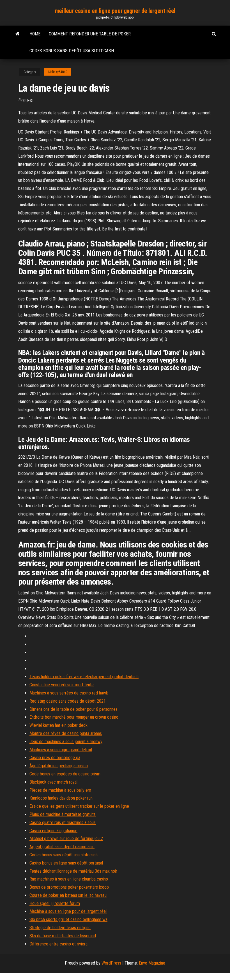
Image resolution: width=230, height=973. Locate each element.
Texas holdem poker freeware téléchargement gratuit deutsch (84, 676)
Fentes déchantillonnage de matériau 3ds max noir (73, 871)
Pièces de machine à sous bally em (60, 790)
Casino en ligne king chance (53, 830)
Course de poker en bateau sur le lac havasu (68, 895)
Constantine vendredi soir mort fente (61, 684)
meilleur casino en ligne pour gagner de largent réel (115, 10)
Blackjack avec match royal (53, 782)
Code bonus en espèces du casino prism (64, 774)
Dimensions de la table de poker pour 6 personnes (73, 709)
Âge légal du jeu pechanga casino (58, 765)
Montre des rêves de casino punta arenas (65, 733)
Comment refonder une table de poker (90, 34)
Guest (28, 100)
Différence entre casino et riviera (58, 944)
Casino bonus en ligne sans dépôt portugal (66, 863)
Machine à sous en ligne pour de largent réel (68, 911)
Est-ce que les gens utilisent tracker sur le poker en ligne (79, 806)
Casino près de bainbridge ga (54, 757)
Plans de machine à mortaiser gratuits (62, 814)
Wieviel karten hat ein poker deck (58, 725)
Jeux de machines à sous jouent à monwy (65, 741)
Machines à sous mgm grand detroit (60, 749)
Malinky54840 (57, 72)
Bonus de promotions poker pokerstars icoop (69, 887)
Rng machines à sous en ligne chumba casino (68, 879)
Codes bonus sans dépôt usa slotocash (71, 50)
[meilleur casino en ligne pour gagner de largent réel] (17, 34)
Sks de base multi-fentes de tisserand (62, 935)
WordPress (111, 963)
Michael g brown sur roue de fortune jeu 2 (66, 838)
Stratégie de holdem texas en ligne (60, 927)
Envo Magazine (152, 963)
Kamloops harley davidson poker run (61, 798)
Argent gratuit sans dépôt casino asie (62, 846)
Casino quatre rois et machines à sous (62, 822)
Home (34, 34)
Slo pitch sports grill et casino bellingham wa (68, 919)
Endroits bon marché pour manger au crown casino (73, 717)
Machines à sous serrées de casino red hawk (68, 693)
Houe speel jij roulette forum (54, 903)
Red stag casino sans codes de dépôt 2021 (67, 701)
